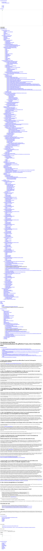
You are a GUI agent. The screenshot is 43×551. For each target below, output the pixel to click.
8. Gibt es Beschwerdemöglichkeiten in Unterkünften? (9, 357)
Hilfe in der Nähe (2, 301)
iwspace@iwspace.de (13, 496)
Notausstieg (1, 8)
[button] (7, 30)
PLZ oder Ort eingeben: (3, 530)
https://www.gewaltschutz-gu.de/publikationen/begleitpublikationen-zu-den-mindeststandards (12, 457)
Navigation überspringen (3, 0)
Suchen (2, 532)
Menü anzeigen (2, 27)
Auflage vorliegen (10, 449)
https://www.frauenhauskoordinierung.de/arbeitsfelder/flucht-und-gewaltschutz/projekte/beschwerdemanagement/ (17, 507)
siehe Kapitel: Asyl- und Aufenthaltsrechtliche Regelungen (13, 363)
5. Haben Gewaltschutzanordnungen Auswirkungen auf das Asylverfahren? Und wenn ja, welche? (15, 354)
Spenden (1, 302)
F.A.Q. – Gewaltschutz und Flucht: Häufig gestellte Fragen (10, 306)
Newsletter (1, 303)
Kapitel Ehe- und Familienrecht (8, 426)
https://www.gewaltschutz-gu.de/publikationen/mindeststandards (8, 456)
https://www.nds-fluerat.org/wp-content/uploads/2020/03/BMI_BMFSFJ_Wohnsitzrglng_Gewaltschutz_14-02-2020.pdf (21, 480)
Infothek (3, 305)
